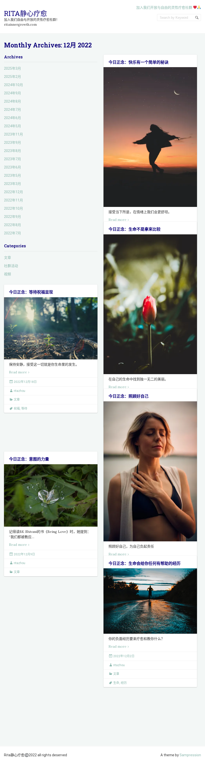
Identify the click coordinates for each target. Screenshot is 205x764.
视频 (7, 274)
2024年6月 (12, 118)
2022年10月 (13, 208)
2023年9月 (12, 143)
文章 (7, 258)
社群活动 (11, 266)
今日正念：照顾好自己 (128, 396)
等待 (24, 408)
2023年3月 (12, 184)
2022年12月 (13, 192)
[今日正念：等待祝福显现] (51, 328)
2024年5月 (12, 126)
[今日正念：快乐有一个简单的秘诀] (150, 137)
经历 (124, 683)
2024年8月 (12, 101)
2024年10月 (13, 85)
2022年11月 (13, 200)
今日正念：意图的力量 (29, 458)
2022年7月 (12, 233)
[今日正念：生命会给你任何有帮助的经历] (150, 601)
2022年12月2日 (123, 656)
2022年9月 (12, 217)
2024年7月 (12, 110)
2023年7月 (12, 159)
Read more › (118, 219)
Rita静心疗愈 (25, 13)
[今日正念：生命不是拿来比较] (150, 304)
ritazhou (19, 391)
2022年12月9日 (24, 554)
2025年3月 (12, 68)
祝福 (17, 408)
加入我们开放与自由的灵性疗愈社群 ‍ (164, 7)
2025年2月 (12, 77)
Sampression (190, 755)
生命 (116, 683)
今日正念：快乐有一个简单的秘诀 (138, 62)
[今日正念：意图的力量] (51, 495)
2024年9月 (12, 93)
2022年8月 (12, 225)
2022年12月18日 (25, 382)
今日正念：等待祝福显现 (31, 292)
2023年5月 (12, 175)
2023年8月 (12, 151)
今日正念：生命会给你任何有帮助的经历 (144, 563)
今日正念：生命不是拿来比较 (134, 229)
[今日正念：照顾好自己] (150, 471)
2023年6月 (12, 167)
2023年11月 (13, 134)
